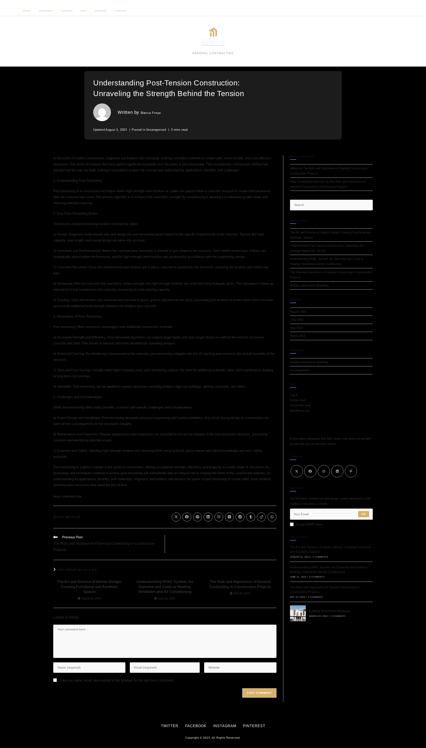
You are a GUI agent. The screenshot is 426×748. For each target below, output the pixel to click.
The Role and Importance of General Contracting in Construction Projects (240, 584)
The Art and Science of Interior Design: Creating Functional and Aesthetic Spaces (89, 587)
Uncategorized (156, 129)
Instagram (224, 726)
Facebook (196, 726)
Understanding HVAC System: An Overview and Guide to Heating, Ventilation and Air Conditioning (164, 587)
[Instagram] (324, 471)
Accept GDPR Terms (309, 524)
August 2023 (298, 311)
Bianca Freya (151, 112)
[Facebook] (310, 471)
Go (363, 514)
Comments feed (300, 405)
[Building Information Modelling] (298, 613)
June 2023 (296, 319)
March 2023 (297, 335)
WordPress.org (299, 410)
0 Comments (320, 557)
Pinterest (254, 726)
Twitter (169, 726)
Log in (294, 395)
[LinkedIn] (337, 471)
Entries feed (298, 400)
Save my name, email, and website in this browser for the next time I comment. (117, 680)
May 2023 (296, 328)
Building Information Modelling (309, 285)
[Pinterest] (351, 471)
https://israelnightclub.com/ (307, 181)
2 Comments (315, 597)
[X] (297, 471)
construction (71, 496)
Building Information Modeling (309, 362)
